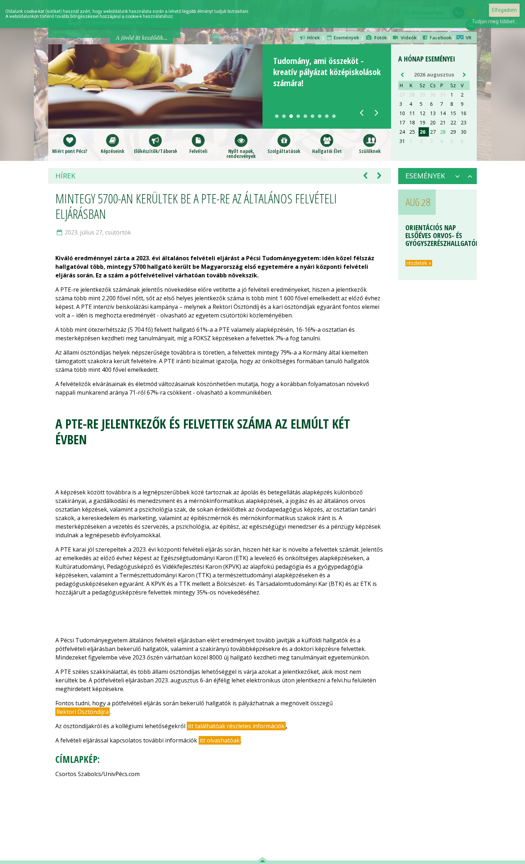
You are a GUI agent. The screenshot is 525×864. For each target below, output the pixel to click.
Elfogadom (504, 10)
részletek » (418, 258)
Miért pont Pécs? (69, 151)
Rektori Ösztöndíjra (82, 712)
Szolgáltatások (284, 151)
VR (467, 37)
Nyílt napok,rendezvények (241, 153)
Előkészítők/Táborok (155, 151)
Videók (407, 37)
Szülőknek (370, 151)
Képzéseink (112, 151)
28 (443, 131)
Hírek (313, 37)
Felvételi (198, 151)
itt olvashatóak (220, 740)
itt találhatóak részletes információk (236, 726)
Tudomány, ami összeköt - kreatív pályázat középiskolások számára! (327, 72)
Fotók (379, 37)
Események (345, 37)
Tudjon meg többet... (495, 21)
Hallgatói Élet (327, 151)
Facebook (440, 37)
